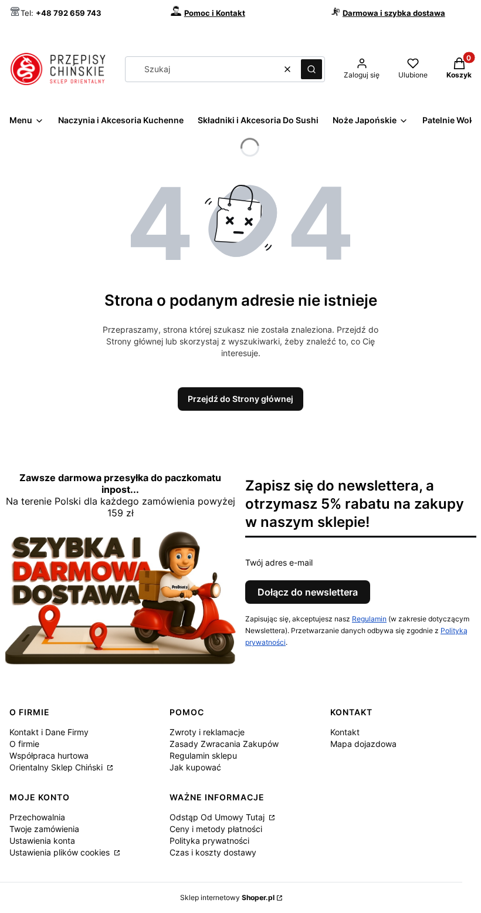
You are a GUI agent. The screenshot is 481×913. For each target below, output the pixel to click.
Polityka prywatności (209, 841)
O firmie (24, 744)
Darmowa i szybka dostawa (394, 13)
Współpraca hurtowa (49, 755)
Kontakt (345, 732)
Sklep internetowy (227, 897)
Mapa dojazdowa (363, 744)
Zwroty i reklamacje (207, 732)
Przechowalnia (37, 817)
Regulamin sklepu (203, 755)
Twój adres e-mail (279, 562)
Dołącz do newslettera (308, 592)
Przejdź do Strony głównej (240, 399)
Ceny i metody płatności (216, 829)
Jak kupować (195, 767)
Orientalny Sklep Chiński (57, 767)
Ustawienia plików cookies (60, 852)
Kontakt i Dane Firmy (49, 732)
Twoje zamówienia (44, 829)
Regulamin (369, 618)
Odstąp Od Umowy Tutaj (218, 817)
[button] (311, 69)
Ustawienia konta (42, 841)
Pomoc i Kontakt (214, 13)
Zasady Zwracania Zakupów (224, 744)
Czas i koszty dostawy (213, 852)
